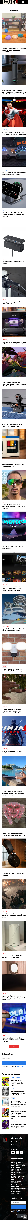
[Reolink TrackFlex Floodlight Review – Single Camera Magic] (14, 649)
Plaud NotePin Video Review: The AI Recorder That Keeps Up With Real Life (13, 1039)
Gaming (5, 129)
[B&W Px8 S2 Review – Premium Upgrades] (14, 853)
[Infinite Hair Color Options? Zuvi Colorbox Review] (14, 444)
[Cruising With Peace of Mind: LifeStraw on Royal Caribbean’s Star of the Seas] (14, 771)
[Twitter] (21, 1152)
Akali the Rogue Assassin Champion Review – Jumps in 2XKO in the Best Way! (14, 384)
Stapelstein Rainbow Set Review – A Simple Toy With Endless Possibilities (14, 50)
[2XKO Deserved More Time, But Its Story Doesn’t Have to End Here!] (5, 1081)
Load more (13, 1046)
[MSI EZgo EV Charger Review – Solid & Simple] (14, 282)
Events (13, 1098)
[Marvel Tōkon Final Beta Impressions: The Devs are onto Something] (5, 1124)
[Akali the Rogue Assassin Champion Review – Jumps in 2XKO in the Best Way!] (14, 362)
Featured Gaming (16, 1077)
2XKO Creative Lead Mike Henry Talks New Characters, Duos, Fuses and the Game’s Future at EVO (18, 1115)
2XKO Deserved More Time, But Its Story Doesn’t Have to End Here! (17, 1083)
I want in (14, 1063)
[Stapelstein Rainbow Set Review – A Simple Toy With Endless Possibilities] (14, 28)
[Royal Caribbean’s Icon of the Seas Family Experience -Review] (14, 609)
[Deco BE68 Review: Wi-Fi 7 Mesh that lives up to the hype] (14, 936)
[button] (25, 1217)
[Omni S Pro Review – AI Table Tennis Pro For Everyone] (14, 404)
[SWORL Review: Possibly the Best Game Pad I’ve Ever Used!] (14, 152)
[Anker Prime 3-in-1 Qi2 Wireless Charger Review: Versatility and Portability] (14, 193)
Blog (4, 1035)
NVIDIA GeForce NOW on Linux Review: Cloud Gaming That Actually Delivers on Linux (12, 588)
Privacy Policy (20, 1066)
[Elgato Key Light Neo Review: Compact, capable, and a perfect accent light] (14, 976)
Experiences (6, 626)
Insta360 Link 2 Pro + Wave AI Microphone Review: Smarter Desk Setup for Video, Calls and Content (14, 92)
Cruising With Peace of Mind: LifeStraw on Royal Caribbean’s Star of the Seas (13, 793)
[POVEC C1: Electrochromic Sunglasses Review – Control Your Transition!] (14, 485)
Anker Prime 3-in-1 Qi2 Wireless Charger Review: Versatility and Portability (13, 214)
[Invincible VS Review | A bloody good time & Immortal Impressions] (14, 112)
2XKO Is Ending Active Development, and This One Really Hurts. (18, 1093)
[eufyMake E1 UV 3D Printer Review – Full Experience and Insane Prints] (14, 322)
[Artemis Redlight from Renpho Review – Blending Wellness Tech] (14, 813)
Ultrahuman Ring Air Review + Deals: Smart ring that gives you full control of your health (13, 711)
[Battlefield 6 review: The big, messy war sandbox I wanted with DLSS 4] (14, 894)
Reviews (5, 45)
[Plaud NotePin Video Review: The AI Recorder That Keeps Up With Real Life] (14, 1018)
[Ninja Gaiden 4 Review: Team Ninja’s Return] (14, 731)
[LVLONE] (10, 2)
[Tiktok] (17, 1152)
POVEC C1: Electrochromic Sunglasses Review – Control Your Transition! (13, 506)
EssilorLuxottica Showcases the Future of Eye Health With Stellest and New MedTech (18, 1103)
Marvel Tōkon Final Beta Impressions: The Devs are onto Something (18, 1126)
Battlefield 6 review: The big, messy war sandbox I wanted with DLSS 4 (14, 915)
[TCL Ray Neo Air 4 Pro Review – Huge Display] (14, 526)
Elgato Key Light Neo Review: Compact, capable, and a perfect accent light (13, 997)
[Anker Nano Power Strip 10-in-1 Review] (14, 242)
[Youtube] (13, 1152)
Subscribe (22, 1216)
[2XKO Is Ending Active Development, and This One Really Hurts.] (5, 1091)
